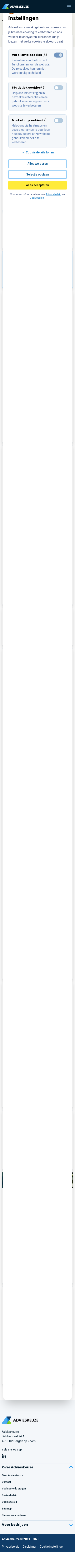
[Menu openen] (69, 7)
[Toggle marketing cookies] (58, 87)
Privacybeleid (10, 1546)
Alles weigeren (38, 163)
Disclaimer (29, 1546)
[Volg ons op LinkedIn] (4, 1457)
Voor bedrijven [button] (15, 1524)
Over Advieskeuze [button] (17, 1467)
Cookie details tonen (40, 152)
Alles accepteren (37, 185)
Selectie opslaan (37, 174)
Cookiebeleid (37, 197)
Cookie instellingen (52, 1546)
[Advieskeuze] (15, 6)
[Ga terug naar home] (20, 1420)
